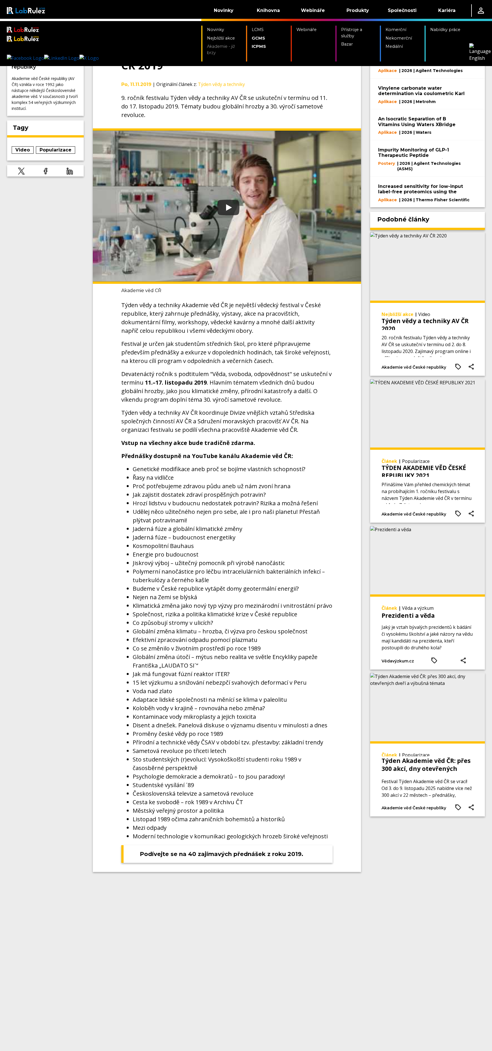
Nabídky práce (445, 29)
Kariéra (447, 10)
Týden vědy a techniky (221, 84)
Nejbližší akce (221, 38)
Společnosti (402, 10)
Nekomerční (399, 38)
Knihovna (268, 10)
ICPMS (259, 46)
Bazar (347, 44)
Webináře (313, 10)
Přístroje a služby (351, 32)
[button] (21, 171)
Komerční (396, 29)
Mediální (394, 46)
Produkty (358, 10)
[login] (481, 10)
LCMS (258, 29)
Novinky (223, 10)
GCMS (258, 38)
